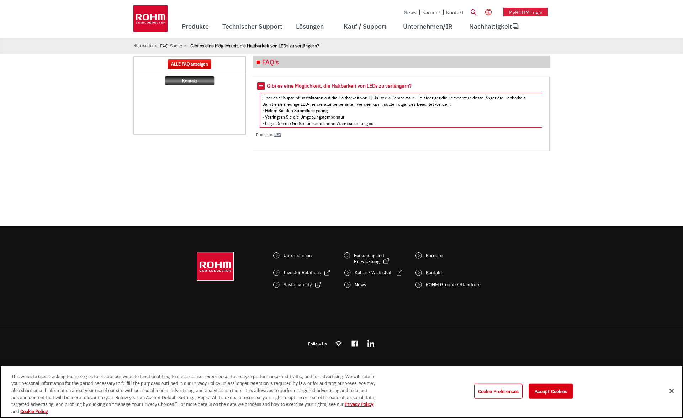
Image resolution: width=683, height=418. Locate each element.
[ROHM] (150, 20)
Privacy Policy (359, 404)
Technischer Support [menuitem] (252, 26)
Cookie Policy (34, 410)
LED (277, 134)
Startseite (143, 45)
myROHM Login (525, 12)
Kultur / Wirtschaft (374, 272)
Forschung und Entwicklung (369, 258)
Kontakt (455, 12)
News (410, 12)
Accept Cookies (551, 391)
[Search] (473, 11)
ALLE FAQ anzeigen (189, 64)
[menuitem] (490, 26)
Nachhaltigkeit (490, 26)
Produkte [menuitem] (195, 26)
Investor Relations (302, 272)
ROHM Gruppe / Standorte (453, 284)
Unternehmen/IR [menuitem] (427, 26)
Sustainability (298, 284)
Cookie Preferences (498, 391)
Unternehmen (298, 255)
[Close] (671, 391)
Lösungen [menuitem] (310, 26)
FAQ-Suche (171, 45)
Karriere (431, 12)
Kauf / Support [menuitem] (365, 26)
